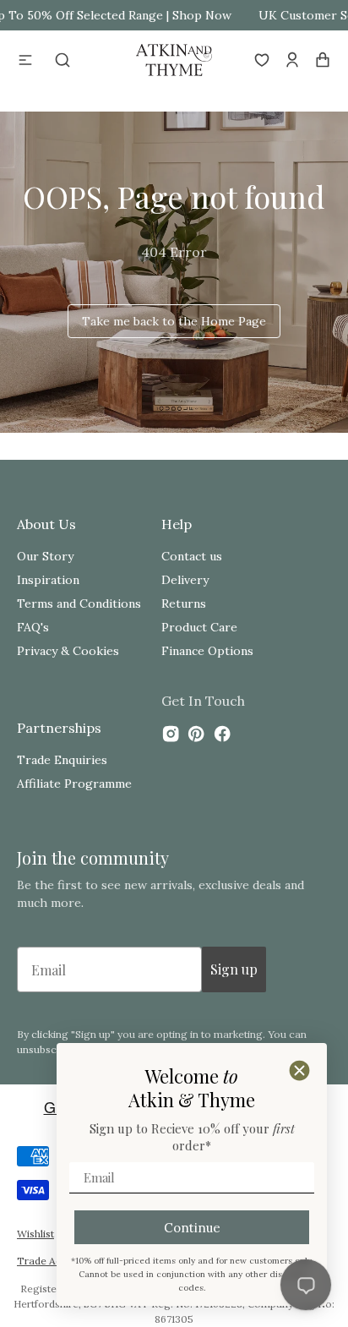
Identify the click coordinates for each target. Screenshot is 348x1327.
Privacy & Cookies (68, 650)
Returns (183, 603)
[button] (25, 60)
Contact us (191, 556)
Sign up (234, 969)
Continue (192, 1228)
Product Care (199, 627)
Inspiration (48, 579)
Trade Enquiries (62, 759)
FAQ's (33, 627)
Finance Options (207, 650)
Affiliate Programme (74, 783)
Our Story (45, 556)
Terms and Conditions (79, 603)
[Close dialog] (299, 1070)
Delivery (185, 579)
